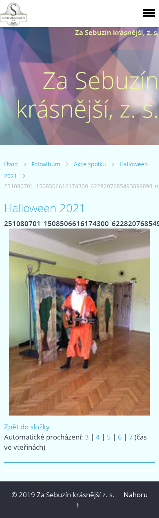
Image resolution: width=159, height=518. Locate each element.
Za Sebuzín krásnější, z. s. (117, 32)
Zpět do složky (27, 426)
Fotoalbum (45, 164)
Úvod (11, 164)
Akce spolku (90, 164)
